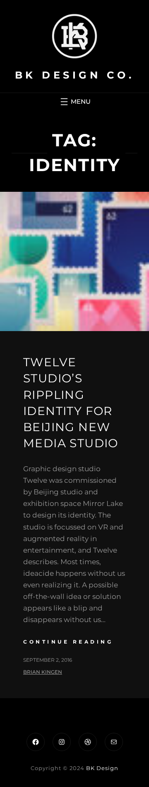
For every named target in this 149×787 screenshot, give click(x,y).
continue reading (68, 642)
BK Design (102, 768)
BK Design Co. (75, 75)
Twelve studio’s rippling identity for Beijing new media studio (70, 402)
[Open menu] (74, 101)
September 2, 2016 (47, 660)
